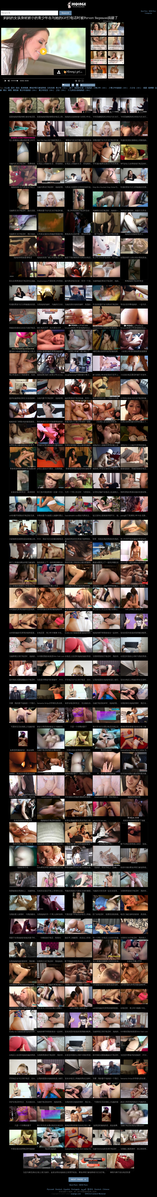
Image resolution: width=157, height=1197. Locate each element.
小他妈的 (88, 88)
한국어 (90, 1189)
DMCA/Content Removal (95, 1194)
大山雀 (7, 88)
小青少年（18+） (100, 88)
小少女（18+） (136, 88)
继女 (5, 90)
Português (75, 1189)
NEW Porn (152, 11)
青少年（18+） (62, 88)
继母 (10, 90)
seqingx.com (76, 1194)
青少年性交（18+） (47, 90)
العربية (83, 1189)
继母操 (16, 90)
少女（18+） (61, 90)
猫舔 (145, 88)
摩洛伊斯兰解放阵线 (37, 88)
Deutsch (58, 1189)
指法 (18, 88)
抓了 (71, 88)
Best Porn (144, 11)
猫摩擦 (151, 88)
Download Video (88, 85)
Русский (50, 1189)
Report (67, 85)
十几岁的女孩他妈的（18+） (79, 90)
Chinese (106, 1189)
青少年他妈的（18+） (29, 90)
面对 (13, 88)
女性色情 (51, 88)
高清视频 (24, 88)
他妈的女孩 (79, 88)
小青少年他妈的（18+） (118, 88)
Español (67, 1189)
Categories (148, 13)
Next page (77, 1179)
